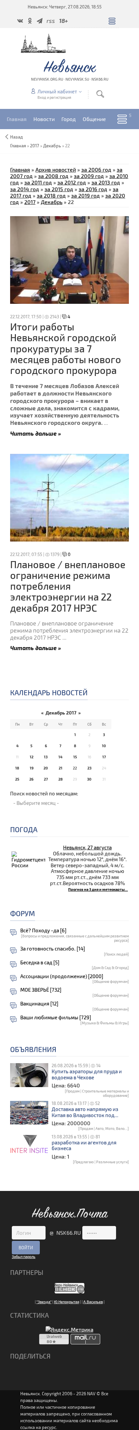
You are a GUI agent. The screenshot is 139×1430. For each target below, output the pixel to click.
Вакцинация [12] (39, 1003)
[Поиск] (100, 94)
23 (89, 768)
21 (60, 768)
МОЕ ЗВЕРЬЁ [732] (40, 990)
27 (46, 779)
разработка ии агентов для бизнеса (84, 1145)
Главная (20, 169)
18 (17, 768)
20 (46, 768)
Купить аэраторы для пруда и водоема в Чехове (87, 1074)
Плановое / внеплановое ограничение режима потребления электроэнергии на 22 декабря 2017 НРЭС (68, 586)
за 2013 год (105, 182)
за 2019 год (85, 195)
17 (104, 757)
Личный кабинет (57, 91)
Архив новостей (55, 169)
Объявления (33, 1049)
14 (60, 757)
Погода (23, 829)
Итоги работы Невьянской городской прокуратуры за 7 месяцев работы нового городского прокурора (65, 348)
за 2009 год (89, 176)
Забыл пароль (23, 1256)
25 (17, 779)
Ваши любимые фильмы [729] (55, 1017)
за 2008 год (53, 176)
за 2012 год (71, 182)
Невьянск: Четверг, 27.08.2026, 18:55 (65, 6)
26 (31, 779)
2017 (34, 145)
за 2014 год (24, 189)
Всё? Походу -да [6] (43, 930)
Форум (22, 913)
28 (60, 779)
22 (75, 768)
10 (104, 745)
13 (46, 757)
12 (31, 757)
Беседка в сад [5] (39, 962)
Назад (16, 137)
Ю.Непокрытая (66, 1302)
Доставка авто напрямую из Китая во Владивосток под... (85, 1112)
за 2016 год (93, 189)
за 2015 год (59, 189)
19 (31, 768)
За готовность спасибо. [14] (52, 949)
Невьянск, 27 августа (87, 847)
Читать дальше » (35, 433)
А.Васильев (93, 1302)
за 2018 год (51, 195)
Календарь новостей (49, 692)
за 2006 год (96, 169)
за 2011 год (38, 182)
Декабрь (52, 145)
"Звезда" (44, 1302)
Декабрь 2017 (61, 713)
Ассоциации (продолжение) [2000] (61, 976)
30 (89, 779)
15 (75, 757)
